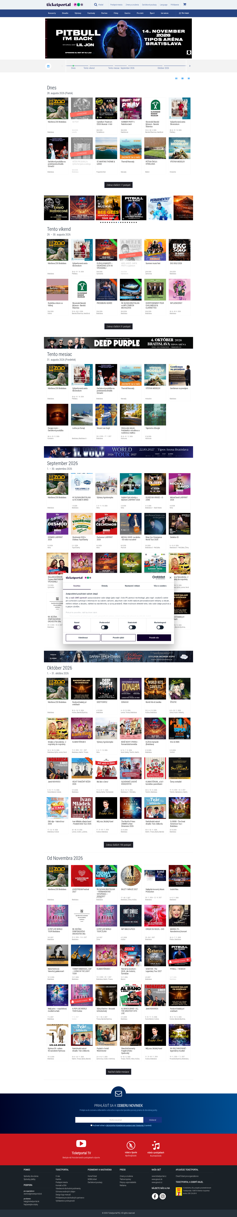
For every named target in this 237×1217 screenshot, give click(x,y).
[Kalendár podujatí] (48, 66)
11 (122, 222)
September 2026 (127, 68)
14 (129, 222)
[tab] (53, 13)
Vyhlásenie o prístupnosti (65, 1200)
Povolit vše (154, 638)
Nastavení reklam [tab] (132, 586)
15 (131, 222)
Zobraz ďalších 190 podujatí (118, 844)
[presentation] (175, 53)
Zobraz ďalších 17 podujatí (118, 184)
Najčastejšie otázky (31, 1204)
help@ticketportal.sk (31, 1201)
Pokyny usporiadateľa (128, 1182)
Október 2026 (163, 68)
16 (134, 222)
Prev (62, 66)
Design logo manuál (63, 1194)
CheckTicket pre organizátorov (187, 1176)
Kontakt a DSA (61, 1185)
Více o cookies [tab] (160, 586)
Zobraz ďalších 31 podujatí (118, 326)
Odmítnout (83, 638)
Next (190, 66)
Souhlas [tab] (76, 586)
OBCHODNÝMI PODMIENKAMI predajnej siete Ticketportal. (125, 1125)
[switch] (104, 627)
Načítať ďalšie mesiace (118, 1071)
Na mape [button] (185, 13)
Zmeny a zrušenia (132, 4)
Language (163, 4)
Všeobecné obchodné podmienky (68, 1188)
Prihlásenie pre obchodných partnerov (70, 1197)
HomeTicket (92, 1176)
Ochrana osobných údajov (65, 1191)
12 (125, 222)
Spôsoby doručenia (31, 1176)
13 (127, 222)
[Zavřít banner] (170, 577)
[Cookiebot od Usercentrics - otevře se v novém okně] (154, 577)
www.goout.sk (157, 1179)
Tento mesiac (114, 68)
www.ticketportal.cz (159, 1176)
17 (136, 222)
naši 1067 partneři (79, 598)
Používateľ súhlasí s (122, 1125)
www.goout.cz (157, 1182)
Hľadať (100, 4)
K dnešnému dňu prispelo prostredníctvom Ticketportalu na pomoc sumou (197, 1191)
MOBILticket (92, 1179)
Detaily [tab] (105, 586)
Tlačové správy (125, 1179)
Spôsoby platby (29, 1179)
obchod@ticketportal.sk (33, 1193)
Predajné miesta (116, 4)
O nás (58, 1176)
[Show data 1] (176, 78)
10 (120, 222)
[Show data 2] (182, 78)
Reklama (123, 1185)
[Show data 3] (189, 78)
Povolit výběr (118, 638)
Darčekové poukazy (149, 4)
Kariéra (58, 1179)
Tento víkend (89, 68)
